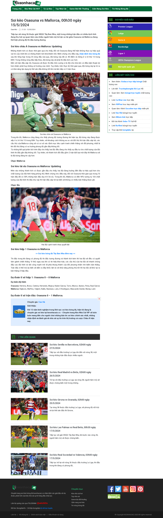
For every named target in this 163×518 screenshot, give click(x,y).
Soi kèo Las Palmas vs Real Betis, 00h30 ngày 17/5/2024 (73, 429)
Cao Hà (41, 302)
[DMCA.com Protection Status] (114, 496)
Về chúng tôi (24, 515)
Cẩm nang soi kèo (78, 502)
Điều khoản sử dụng (56, 515)
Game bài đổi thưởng (79, 499)
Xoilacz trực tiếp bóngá (131, 81)
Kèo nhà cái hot (77, 493)
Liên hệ (14, 515)
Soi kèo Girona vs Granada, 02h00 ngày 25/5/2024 (70, 401)
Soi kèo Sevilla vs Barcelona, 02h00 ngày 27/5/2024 (70, 346)
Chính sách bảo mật (39, 515)
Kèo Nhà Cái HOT (32, 9)
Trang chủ (16, 9)
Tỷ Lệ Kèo (47, 9)
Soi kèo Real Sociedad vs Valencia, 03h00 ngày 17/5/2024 (73, 456)
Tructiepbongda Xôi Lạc (129, 89)
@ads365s (42, 503)
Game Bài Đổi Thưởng (79, 9)
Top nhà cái (75, 496)
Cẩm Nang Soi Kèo (100, 9)
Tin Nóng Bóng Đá (120, 9)
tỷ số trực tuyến (46, 508)
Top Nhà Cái (60, 9)
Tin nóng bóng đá (77, 505)
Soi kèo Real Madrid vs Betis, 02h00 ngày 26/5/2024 (70, 374)
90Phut (119, 104)
